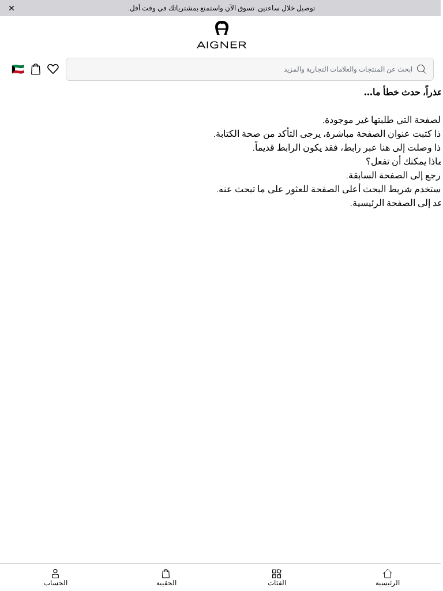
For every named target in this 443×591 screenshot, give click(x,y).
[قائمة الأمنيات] (53, 69)
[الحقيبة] (36, 69)
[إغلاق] (11, 8)
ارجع (434, 175)
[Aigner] (221, 34)
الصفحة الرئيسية (383, 203)
